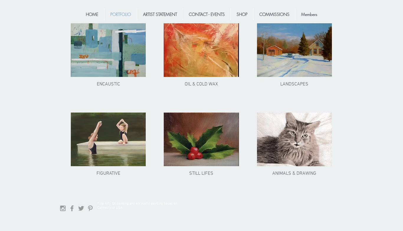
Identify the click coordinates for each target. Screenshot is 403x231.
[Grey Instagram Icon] (63, 208)
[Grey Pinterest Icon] (90, 208)
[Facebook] (72, 208)
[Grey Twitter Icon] (81, 208)
